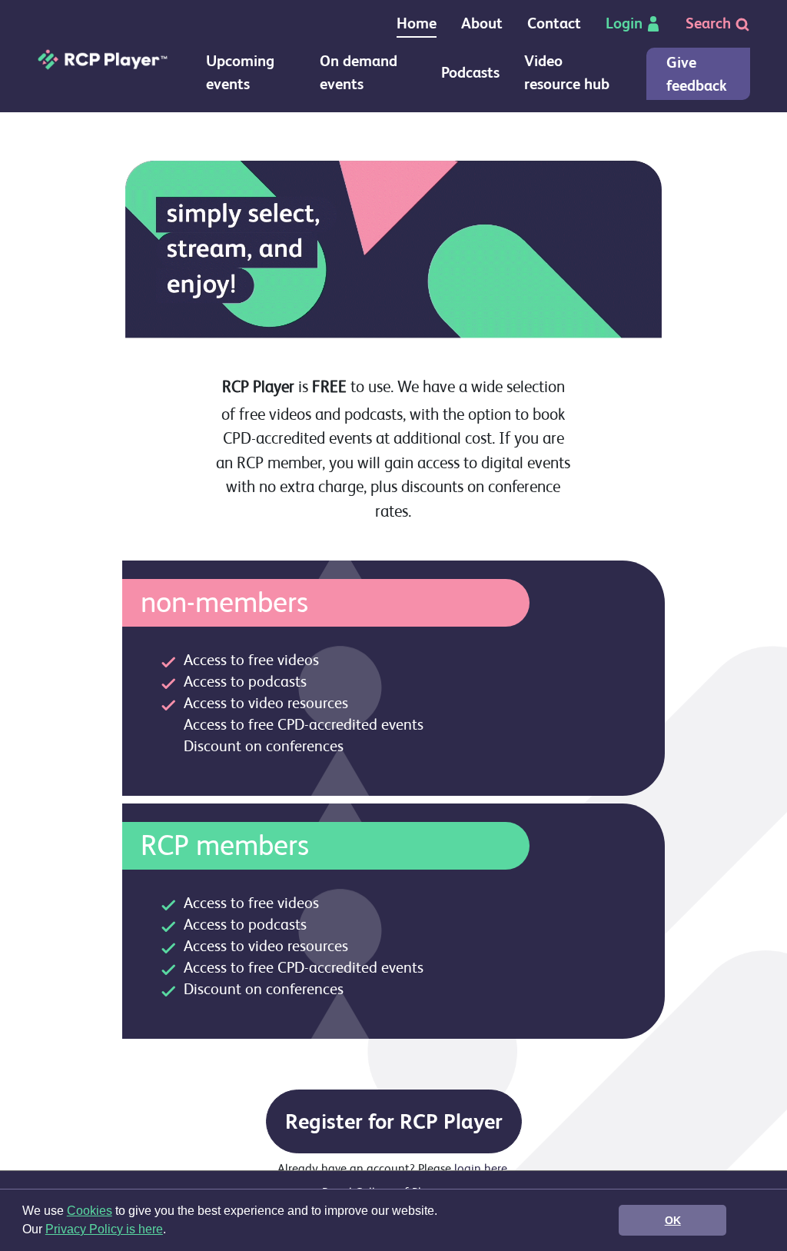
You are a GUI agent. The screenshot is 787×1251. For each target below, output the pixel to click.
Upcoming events (240, 72)
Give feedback (696, 74)
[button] (171, 1231)
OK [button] (673, 1220)
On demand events (358, 72)
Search (710, 23)
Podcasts (470, 73)
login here (480, 1168)
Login (624, 23)
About (482, 23)
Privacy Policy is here (104, 1229)
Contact (554, 23)
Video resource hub (566, 72)
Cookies (89, 1210)
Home (417, 23)
